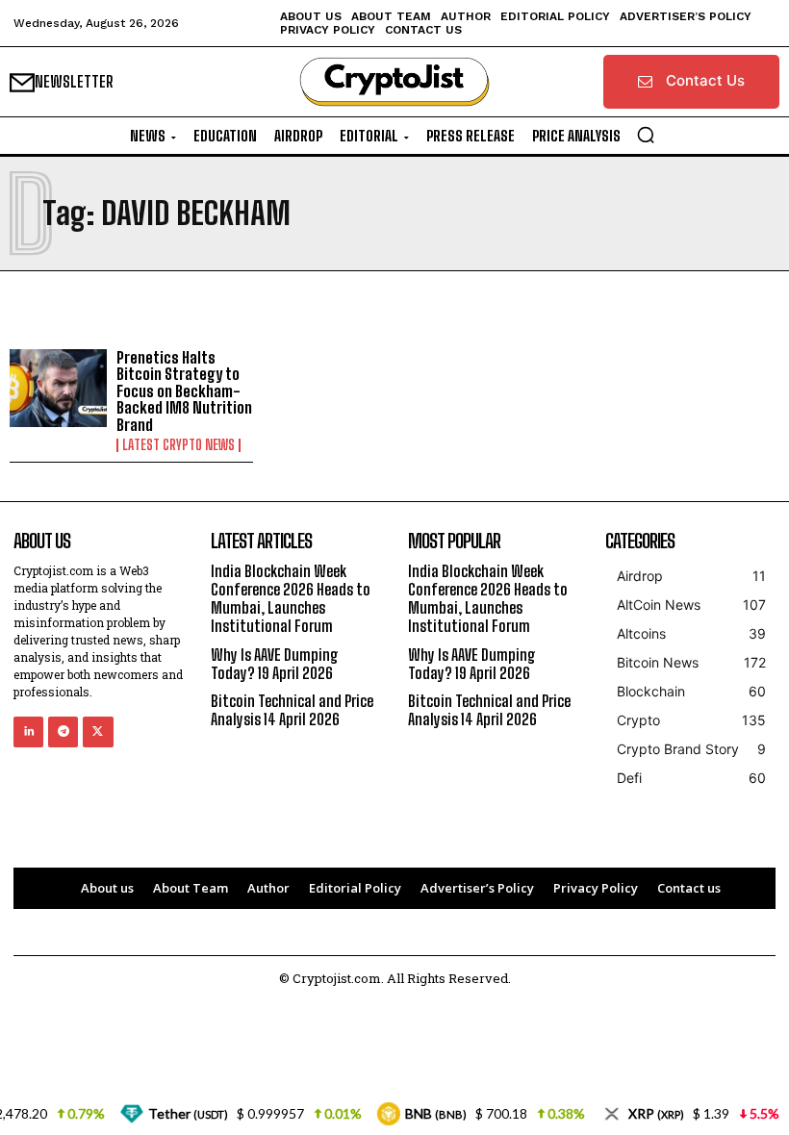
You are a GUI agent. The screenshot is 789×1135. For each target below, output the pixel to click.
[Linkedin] (28, 731)
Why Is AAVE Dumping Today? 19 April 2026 (275, 663)
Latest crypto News (178, 445)
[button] (645, 134)
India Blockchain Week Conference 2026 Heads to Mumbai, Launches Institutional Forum (290, 599)
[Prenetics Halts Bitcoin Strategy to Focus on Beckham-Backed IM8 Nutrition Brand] (58, 388)
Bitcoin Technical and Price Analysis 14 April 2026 (292, 710)
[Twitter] (98, 731)
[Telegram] (63, 731)
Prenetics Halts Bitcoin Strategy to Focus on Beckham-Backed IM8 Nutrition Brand (184, 391)
